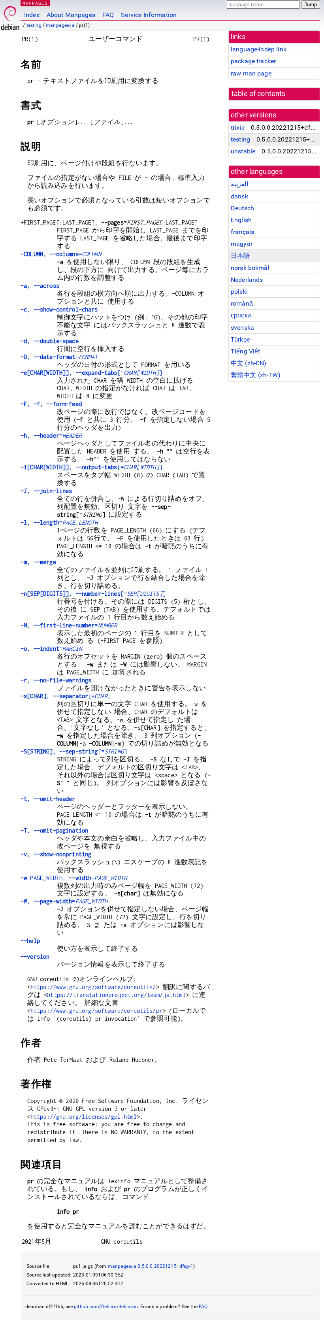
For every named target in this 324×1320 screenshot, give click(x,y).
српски (241, 315)
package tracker (253, 61)
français (242, 232)
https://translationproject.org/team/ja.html (116, 994)
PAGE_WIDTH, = (74, 877)
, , (51, 403)
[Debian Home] (10, 16)
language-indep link (258, 49)
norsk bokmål (250, 268)
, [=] (91, 372)
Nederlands (247, 279)
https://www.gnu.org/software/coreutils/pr (96, 1010)
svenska (242, 327)
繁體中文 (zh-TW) (256, 375)
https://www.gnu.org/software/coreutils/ (93, 987)
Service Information (149, 15)
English (241, 220)
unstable (243, 151)
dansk (239, 196)
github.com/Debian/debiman (106, 1306)
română (242, 303)
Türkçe (240, 339)
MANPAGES (35, 3)
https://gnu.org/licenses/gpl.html (83, 1116)
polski (239, 291)
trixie (238, 127)
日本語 (240, 255)
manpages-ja (60, 25)
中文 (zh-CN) (249, 363)
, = (61, 254)
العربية (239, 184)
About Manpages (71, 15)
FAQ (108, 15)
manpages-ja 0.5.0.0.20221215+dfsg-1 (150, 1266)
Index (32, 15)
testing (33, 25)
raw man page (251, 73)
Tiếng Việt (245, 351)
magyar (241, 243)
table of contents (259, 94)
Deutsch (242, 208)
